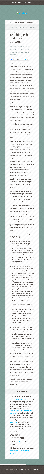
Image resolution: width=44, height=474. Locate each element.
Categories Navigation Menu (23, 22)
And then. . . (13, 422)
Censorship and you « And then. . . (20, 399)
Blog (16, 27)
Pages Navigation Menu (23, 3)
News (29, 49)
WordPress (34, 469)
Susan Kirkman (20, 46)
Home (11, 27)
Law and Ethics (22, 49)
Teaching (26, 52)
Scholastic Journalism (16, 52)
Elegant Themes (18, 469)
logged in (20, 441)
